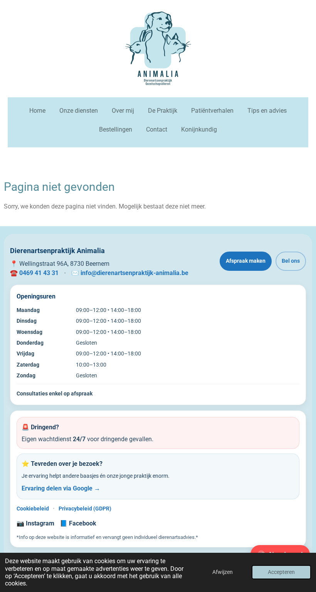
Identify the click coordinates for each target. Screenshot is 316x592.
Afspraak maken (246, 261)
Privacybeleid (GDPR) (85, 508)
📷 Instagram (35, 523)
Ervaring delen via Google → (61, 488)
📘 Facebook (78, 523)
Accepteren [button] (281, 572)
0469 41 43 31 (39, 273)
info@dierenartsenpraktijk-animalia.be (134, 273)
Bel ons (291, 261)
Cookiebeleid (33, 508)
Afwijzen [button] (222, 572)
